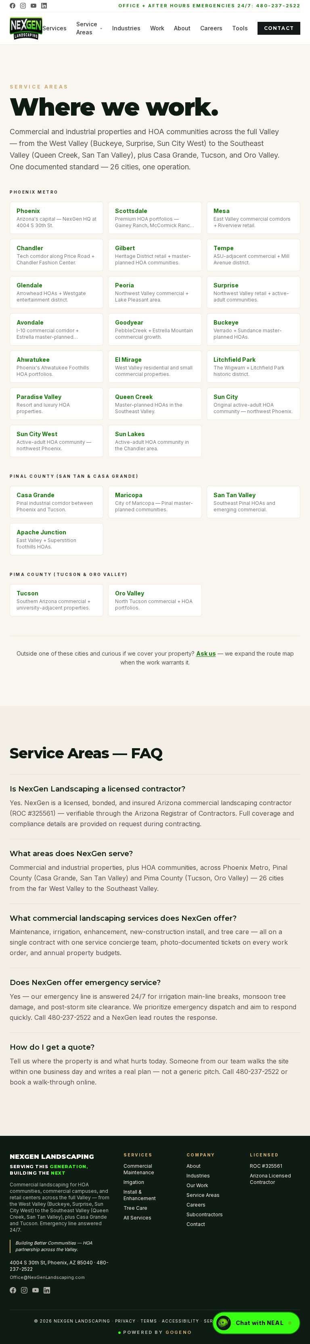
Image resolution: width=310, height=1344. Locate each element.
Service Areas (86, 28)
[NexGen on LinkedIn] (44, 5)
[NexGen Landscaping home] (26, 28)
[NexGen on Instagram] (23, 5)
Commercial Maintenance (139, 1169)
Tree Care (135, 1208)
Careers (211, 28)
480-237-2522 (278, 5)
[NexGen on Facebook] (12, 5)
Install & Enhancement (140, 1195)
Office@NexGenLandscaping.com (47, 1277)
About (182, 28)
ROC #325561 (266, 1166)
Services (54, 28)
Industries (126, 28)
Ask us (206, 653)
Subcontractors (204, 1214)
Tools (240, 28)
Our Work (197, 1185)
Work (157, 28)
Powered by (157, 1332)
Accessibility (180, 1321)
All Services (137, 1218)
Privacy (125, 1321)
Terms (148, 1321)
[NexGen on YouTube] (33, 5)
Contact (279, 28)
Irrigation (134, 1182)
